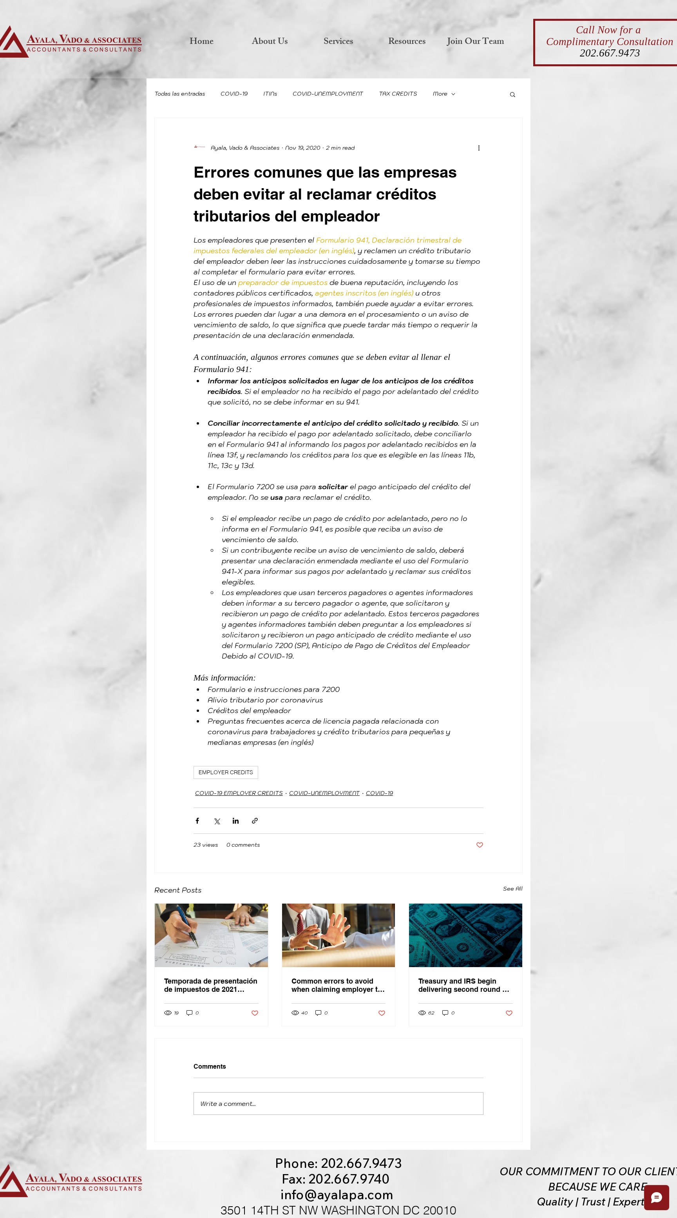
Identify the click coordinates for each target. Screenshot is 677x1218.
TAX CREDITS (398, 93)
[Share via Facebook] (197, 820)
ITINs (270, 93)
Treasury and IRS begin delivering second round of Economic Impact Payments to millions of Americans (465, 985)
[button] (512, 94)
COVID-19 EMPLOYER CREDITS (239, 793)
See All (513, 888)
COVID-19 (234, 93)
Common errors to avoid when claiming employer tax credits (338, 985)
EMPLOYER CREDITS (226, 772)
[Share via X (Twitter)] (216, 820)
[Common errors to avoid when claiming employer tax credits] (338, 935)
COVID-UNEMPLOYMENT (328, 93)
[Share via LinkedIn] (235, 820)
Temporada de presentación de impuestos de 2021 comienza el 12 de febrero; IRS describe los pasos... (210, 985)
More (440, 93)
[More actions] (478, 147)
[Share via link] (255, 820)
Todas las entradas (179, 93)
